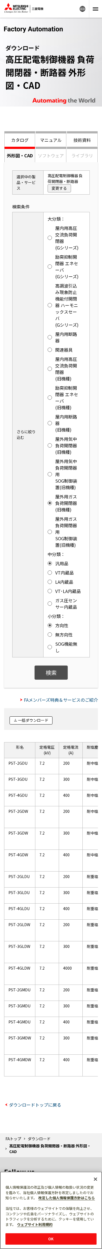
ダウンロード (39, 1138)
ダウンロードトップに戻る (35, 1104)
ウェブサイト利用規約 (34, 1224)
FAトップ (13, 1138)
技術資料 (82, 140)
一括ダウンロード (33, 720)
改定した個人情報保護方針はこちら (66, 1197)
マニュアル (51, 140)
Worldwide (82, 9)
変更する (59, 188)
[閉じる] (95, 1179)
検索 (51, 672)
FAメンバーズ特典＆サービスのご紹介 (61, 700)
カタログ (20, 140)
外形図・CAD (20, 155)
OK (51, 1238)
